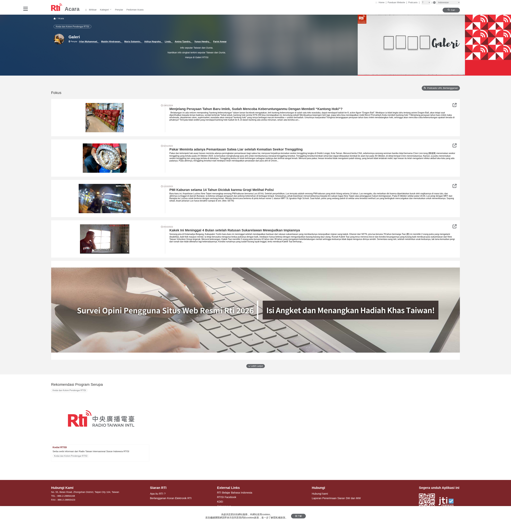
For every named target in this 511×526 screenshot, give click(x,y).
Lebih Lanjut (256, 366)
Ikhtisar (93, 9)
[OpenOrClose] (25, 9)
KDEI (220, 501)
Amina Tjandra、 (183, 41)
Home (382, 2)
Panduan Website (397, 2)
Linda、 (169, 41)
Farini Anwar (220, 41)
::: (376, 2)
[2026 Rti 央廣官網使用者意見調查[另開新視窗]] (255, 310)
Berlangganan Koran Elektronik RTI (171, 498)
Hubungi (318, 488)
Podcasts (414, 2)
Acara (60, 18)
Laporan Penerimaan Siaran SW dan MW (336, 498)
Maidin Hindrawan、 (111, 41)
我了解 (298, 516)
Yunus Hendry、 (202, 41)
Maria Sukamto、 (133, 41)
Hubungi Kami (62, 488)
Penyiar (119, 9)
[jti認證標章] (447, 502)
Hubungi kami (320, 493)
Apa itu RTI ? (158, 493)
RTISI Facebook (226, 497)
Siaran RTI (158, 488)
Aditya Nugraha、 (153, 41)
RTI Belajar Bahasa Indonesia (234, 492)
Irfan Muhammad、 (89, 41)
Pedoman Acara (134, 9)
